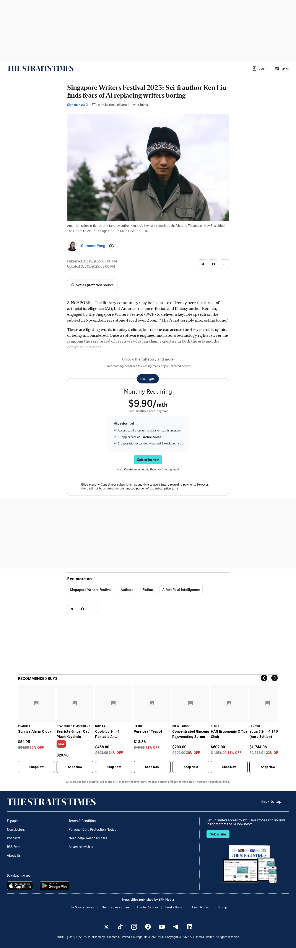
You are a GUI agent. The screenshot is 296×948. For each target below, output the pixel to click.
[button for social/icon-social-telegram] (202, 264)
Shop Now (36, 767)
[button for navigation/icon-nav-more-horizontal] (224, 264)
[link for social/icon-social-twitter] (106, 926)
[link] (40, 68)
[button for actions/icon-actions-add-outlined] (111, 246)
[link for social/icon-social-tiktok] (120, 926)
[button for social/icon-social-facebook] (213, 264)
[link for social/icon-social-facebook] (148, 926)
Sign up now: (76, 104)
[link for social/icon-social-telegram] (175, 926)
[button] (259, 68)
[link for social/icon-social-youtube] (161, 926)
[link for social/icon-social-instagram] (134, 926)
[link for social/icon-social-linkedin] (189, 926)
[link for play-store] (55, 885)
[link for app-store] (21, 885)
